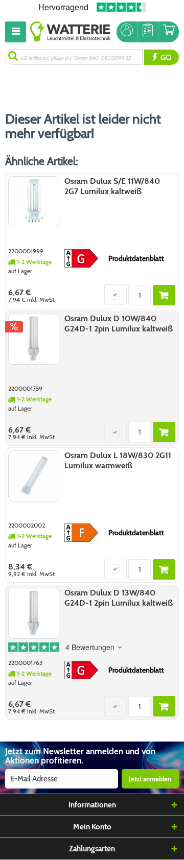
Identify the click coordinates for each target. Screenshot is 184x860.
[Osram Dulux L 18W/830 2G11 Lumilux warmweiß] (33, 475)
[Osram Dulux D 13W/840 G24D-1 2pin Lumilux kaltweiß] (33, 613)
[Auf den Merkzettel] (115, 294)
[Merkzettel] (147, 31)
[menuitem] (17, 31)
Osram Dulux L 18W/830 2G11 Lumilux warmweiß (117, 460)
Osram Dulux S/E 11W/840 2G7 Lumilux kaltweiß (112, 186)
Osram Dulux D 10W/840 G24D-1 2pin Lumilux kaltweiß (118, 323)
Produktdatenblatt (136, 258)
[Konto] (127, 31)
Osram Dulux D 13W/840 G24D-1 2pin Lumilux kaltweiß (118, 598)
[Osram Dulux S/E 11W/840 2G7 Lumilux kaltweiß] (33, 201)
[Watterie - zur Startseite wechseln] (70, 31)
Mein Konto (92, 826)
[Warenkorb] (168, 31)
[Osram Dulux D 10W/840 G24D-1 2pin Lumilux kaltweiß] (33, 339)
